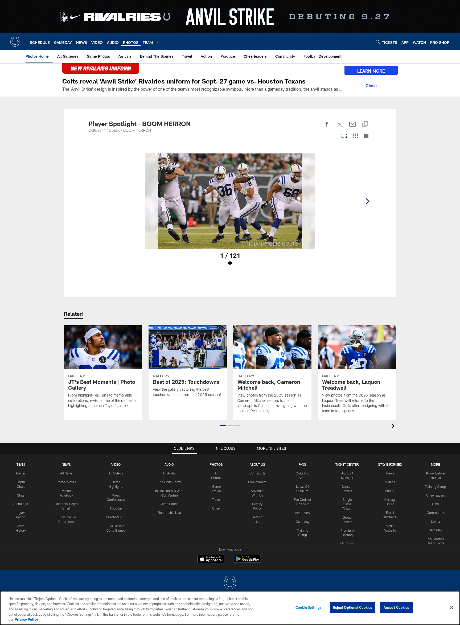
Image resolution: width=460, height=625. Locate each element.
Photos (216, 464)
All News (66, 473)
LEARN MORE (371, 70)
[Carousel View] (344, 136)
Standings (20, 504)
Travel (216, 499)
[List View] (366, 136)
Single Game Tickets (347, 504)
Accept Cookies (396, 607)
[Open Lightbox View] (230, 213)
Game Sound (169, 504)
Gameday (302, 521)
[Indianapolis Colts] (230, 583)
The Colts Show (169, 482)
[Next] (367, 201)
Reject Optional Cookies (352, 607)
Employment (257, 482)
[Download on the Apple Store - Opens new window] (211, 559)
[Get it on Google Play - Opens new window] (247, 561)
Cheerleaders (435, 495)
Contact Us (257, 473)
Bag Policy (302, 513)
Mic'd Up (116, 508)
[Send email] (352, 127)
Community (435, 512)
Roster (20, 473)
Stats (20, 495)
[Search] (378, 41)
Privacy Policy (26, 619)
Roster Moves (66, 482)
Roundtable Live (169, 512)
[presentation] (394, 427)
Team (21, 464)
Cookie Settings (308, 607)
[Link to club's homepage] (15, 41)
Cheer (216, 508)
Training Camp (435, 486)
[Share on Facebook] (327, 127)
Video (116, 464)
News (66, 464)
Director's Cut (116, 517)
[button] (223, 426)
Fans (435, 504)
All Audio (169, 473)
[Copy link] (365, 124)
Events (435, 521)
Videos (390, 482)
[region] (230, 608)
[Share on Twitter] (339, 127)
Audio (169, 464)
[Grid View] (355, 136)
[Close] (371, 84)
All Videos (116, 473)
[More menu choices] (159, 42)
